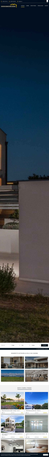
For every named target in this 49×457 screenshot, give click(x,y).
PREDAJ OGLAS (40, 5)
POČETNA (22, 5)
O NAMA (27, 5)
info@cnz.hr (20, 1)
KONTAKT (46, 5)
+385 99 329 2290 (13, 1)
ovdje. (37, 454)
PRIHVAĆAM (45, 454)
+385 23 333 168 (4, 1)
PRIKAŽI (44, 345)
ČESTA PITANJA (33, 5)
